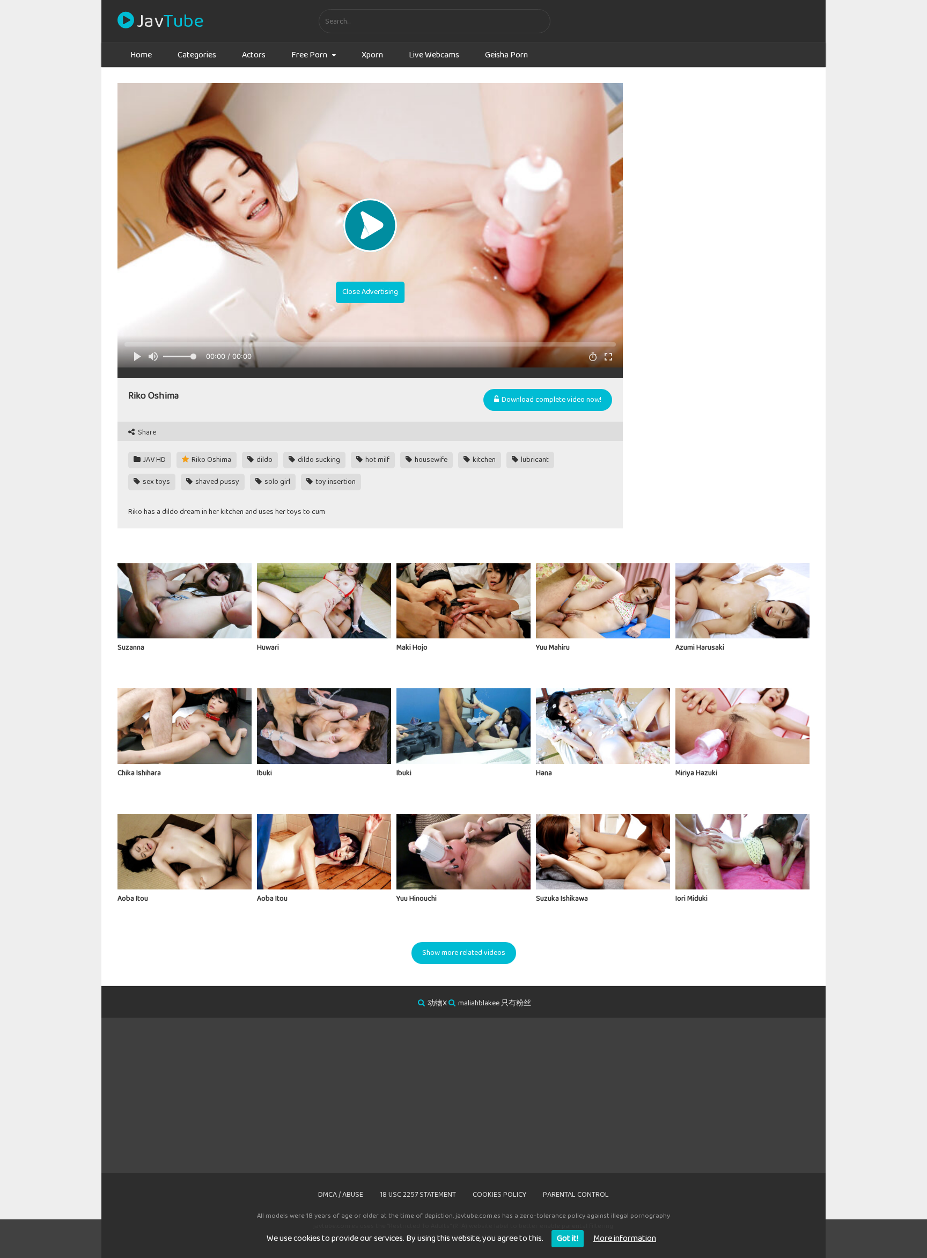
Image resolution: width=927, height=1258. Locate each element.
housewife (430, 460)
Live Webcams (434, 55)
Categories (197, 55)
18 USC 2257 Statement (418, 1195)
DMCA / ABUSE (340, 1195)
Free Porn (309, 55)
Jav (170, 21)
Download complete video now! (550, 400)
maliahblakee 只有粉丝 (494, 1003)
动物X (437, 1003)
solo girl (276, 482)
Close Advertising (370, 292)
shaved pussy (216, 482)
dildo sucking (318, 460)
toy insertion (335, 482)
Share (146, 432)
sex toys (155, 482)
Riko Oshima (210, 460)
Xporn (372, 55)
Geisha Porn (506, 55)
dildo (264, 460)
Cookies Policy (499, 1195)
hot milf (376, 460)
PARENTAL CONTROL (576, 1195)
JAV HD (154, 460)
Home (141, 55)
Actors (254, 55)
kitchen (483, 460)
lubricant (534, 460)
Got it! (567, 1238)
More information (624, 1238)
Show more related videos (463, 953)
